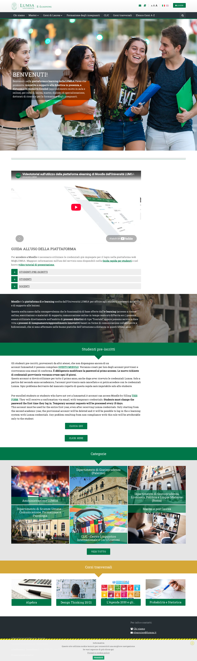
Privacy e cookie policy (98, 652)
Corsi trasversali (122, 15)
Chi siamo (19, 15)
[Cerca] (183, 15)
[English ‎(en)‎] (167, 5)
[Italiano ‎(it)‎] (163, 5)
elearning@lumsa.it (144, 632)
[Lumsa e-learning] (31, 5)
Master (33, 15)
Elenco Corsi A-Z (145, 15)
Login (180, 5)
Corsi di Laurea (51, 15)
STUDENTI (25, 279)
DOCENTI (24, 286)
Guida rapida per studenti (117, 260)
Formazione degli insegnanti (83, 15)
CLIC (106, 15)
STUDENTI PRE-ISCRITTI (33, 271)
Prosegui (98, 657)
